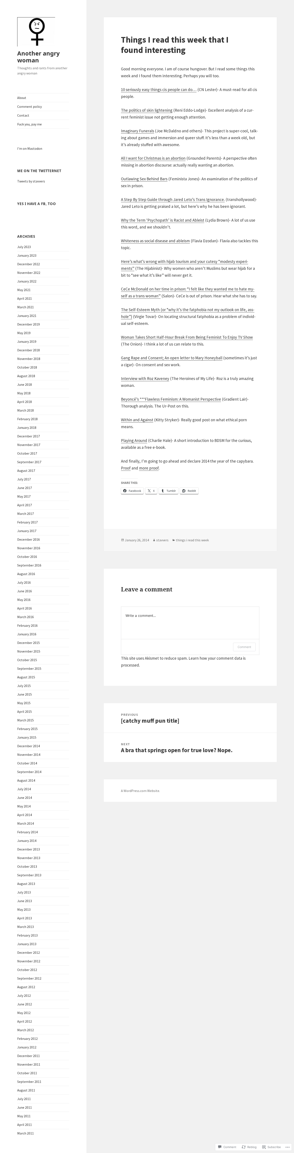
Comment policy (29, 106)
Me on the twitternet (39, 170)
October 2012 (27, 970)
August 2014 (26, 780)
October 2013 (27, 866)
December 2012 (28, 952)
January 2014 (26, 840)
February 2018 (27, 419)
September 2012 (29, 978)
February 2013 (27, 935)
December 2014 (28, 746)
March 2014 (25, 823)
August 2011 (26, 1090)
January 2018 (26, 427)
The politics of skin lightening (146, 110)
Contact (23, 115)
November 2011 (28, 1064)
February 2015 (27, 729)
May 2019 (24, 333)
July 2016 (24, 582)
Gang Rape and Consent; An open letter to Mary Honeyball (171, 357)
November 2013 (28, 858)
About (21, 98)
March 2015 (25, 720)
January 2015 (26, 737)
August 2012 (26, 987)
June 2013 (24, 901)
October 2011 (27, 1073)
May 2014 (24, 806)
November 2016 (28, 548)
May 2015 (24, 703)
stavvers (162, 540)
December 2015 (28, 643)
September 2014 (29, 772)
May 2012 (24, 1013)
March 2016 (25, 617)
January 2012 (26, 1047)
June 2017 (24, 488)
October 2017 (27, 453)
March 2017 (25, 513)
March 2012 (25, 1030)
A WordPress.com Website (140, 791)
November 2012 (28, 961)
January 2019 (26, 341)
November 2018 (28, 359)
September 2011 (29, 1081)
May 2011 (24, 1116)
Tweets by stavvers (31, 181)
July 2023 (24, 247)
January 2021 (26, 315)
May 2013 (24, 909)
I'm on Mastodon (29, 148)
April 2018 (24, 402)
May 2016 (24, 599)
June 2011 (24, 1107)
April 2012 (24, 1021)
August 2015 (26, 677)
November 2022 (28, 272)
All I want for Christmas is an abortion (153, 158)
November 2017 (28, 445)
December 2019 (28, 324)
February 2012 (27, 1038)
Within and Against (137, 419)
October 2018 (27, 367)
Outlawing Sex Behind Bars (144, 178)
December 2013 (28, 849)
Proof (126, 468)
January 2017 (26, 531)
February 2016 (27, 625)
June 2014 (24, 797)
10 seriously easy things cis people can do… (159, 89)
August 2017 (26, 470)
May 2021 (24, 290)
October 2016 (27, 556)
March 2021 (25, 307)
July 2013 (24, 892)
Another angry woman (38, 56)
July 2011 (24, 1099)
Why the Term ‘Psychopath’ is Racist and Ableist (162, 220)
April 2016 (24, 608)
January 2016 (26, 634)
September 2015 (29, 668)
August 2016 (26, 574)
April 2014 (24, 815)
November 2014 (28, 754)
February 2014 (27, 832)
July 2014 (24, 789)
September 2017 (29, 462)
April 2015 (24, 711)
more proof (149, 468)
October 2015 (27, 660)
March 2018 (25, 410)
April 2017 (24, 505)
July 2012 (24, 995)
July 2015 (24, 686)
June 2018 (24, 384)
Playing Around (134, 440)
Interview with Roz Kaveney (145, 378)
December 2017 (28, 436)
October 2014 (27, 763)
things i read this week (192, 540)
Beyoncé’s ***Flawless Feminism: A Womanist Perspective (171, 399)
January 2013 (26, 944)
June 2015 (24, 694)
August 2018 (26, 376)
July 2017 (24, 479)
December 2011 (28, 1056)
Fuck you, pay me (29, 124)
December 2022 (28, 264)
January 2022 (26, 281)
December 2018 (28, 350)
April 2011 (24, 1124)
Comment (244, 647)
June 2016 (24, 591)
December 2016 (28, 539)
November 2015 (28, 651)
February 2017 (27, 522)
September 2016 (29, 565)
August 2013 (26, 883)
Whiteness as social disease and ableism (155, 240)
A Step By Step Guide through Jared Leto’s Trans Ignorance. (173, 199)
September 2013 (29, 875)
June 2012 (24, 1004)
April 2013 (24, 918)
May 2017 (24, 496)
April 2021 (24, 298)
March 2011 (25, 1133)
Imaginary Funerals (137, 130)
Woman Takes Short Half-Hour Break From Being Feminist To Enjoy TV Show (187, 337)
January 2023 (26, 255)
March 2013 (25, 927)
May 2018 (24, 393)
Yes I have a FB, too (36, 203)
